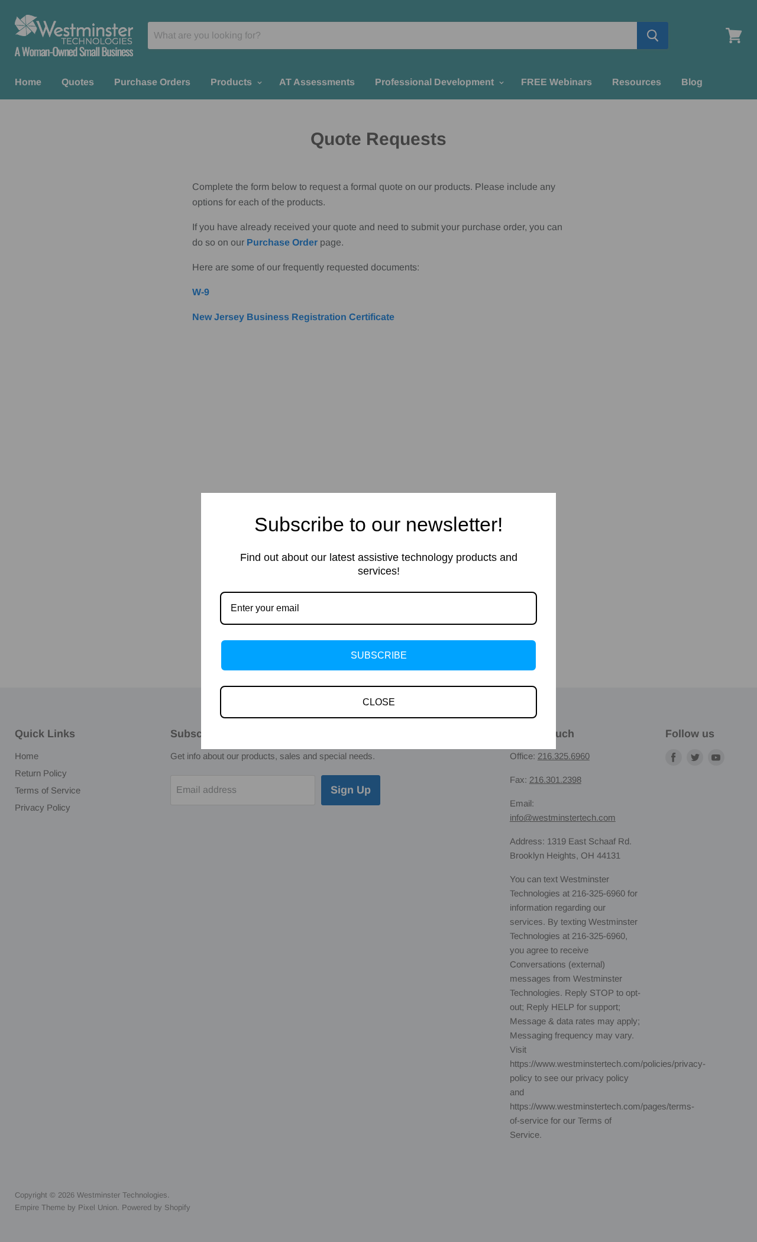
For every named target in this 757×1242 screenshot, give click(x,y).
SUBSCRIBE (379, 655)
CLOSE (379, 702)
